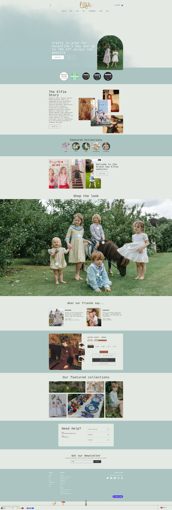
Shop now (58, 57)
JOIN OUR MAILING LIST (65, 489)
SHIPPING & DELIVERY (65, 476)
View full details (104, 363)
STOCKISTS (62, 482)
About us (70, 57)
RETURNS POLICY (64, 478)
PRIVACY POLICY (64, 491)
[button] (117, 5)
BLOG (61, 486)
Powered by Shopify (15, 506)
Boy (84, 11)
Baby (71, 11)
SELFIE (61, 484)
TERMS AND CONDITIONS (65, 493)
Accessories (92, 11)
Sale (107, 11)
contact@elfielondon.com (116, 475)
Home (101, 11)
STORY (61, 475)
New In (64, 11)
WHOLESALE (62, 480)
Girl (77, 11)
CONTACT (62, 488)
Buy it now (103, 360)
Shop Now (102, 174)
